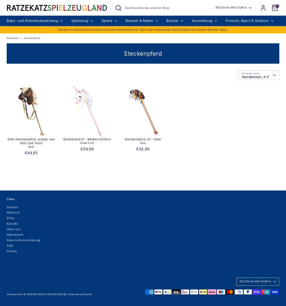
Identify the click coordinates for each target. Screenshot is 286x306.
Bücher (173, 21)
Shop (11, 218)
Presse (12, 251)
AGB (10, 245)
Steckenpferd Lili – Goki (143, 139)
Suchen (12, 207)
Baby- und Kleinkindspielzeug (33, 21)
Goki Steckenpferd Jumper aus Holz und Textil (31, 141)
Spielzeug (80, 21)
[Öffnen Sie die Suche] (118, 8)
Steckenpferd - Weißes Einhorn (87, 139)
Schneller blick (31, 129)
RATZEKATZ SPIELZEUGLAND (50, 294)
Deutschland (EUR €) (231, 7)
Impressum (15, 234)
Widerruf (13, 212)
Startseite (13, 38)
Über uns (14, 229)
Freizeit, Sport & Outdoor (248, 21)
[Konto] (263, 7)
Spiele (108, 21)
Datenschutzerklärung (23, 240)
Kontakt (12, 223)
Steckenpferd (32, 38)
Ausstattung (203, 21)
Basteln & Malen (140, 21)
